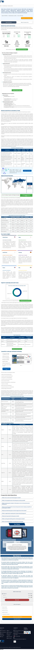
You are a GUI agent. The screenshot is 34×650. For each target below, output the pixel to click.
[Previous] (12, 359)
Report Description (9, 22)
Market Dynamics (4, 608)
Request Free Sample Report (22, 49)
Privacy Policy (9, 632)
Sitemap (2, 636)
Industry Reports (3, 630)
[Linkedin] (15, 642)
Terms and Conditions (9, 634)
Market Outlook (4, 607)
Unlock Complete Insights (17, 90)
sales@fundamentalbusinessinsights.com (19, 639)
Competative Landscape (5, 614)
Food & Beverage (4, 5)
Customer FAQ (9, 636)
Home (1, 5)
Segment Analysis (5, 612)
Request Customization (27, 170)
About (8, 630)
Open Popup (1, 649)
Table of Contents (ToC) (24, 22)
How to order (9, 638)
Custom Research (3, 632)
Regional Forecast (5, 610)
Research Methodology (2, 634)
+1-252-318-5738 (17, 636)
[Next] (31, 359)
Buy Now (17, 599)
